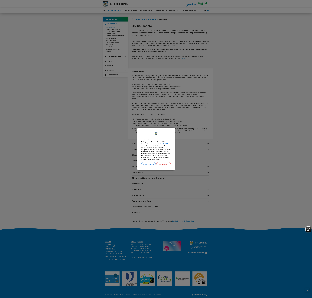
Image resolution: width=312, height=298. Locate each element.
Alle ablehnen (163, 164)
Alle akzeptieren (148, 164)
